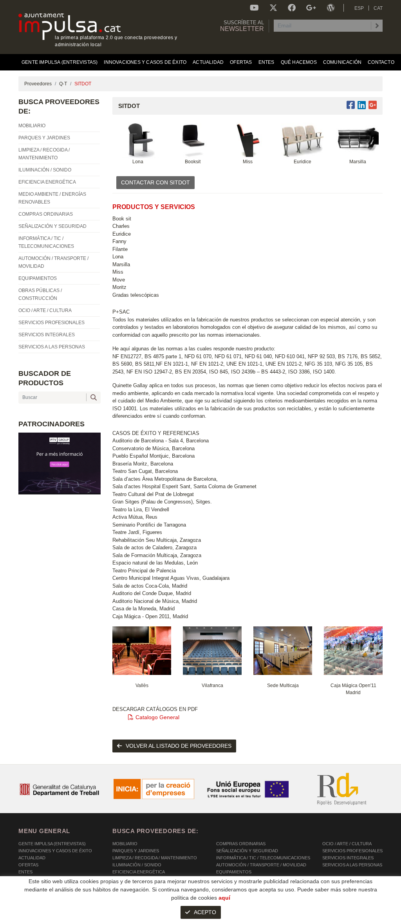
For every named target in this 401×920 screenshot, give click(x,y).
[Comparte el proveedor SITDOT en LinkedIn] (362, 105)
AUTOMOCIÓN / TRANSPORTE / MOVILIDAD (261, 864)
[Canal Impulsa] (254, 8)
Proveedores (38, 84)
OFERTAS (28, 864)
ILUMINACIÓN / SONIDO (136, 864)
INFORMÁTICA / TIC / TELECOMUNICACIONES (263, 857)
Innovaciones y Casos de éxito (55, 850)
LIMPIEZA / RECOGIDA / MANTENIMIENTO (154, 857)
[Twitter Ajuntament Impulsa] (273, 8)
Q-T (63, 84)
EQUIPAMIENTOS (233, 871)
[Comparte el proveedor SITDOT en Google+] (372, 105)
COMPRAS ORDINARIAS (241, 843)
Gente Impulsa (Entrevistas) (52, 843)
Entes (25, 871)
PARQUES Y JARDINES (135, 850)
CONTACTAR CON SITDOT (155, 182)
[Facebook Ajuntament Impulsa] (292, 8)
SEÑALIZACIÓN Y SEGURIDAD (247, 850)
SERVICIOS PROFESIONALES (352, 850)
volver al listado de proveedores (178, 746)
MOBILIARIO (124, 843)
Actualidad (31, 857)
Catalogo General (157, 717)
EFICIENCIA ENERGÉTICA (138, 871)
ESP (359, 8)
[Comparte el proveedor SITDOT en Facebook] (352, 105)
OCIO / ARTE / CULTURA (347, 843)
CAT (378, 8)
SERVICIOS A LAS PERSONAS (352, 864)
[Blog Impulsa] (330, 8)
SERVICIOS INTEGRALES (348, 857)
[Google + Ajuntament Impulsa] (311, 8)
